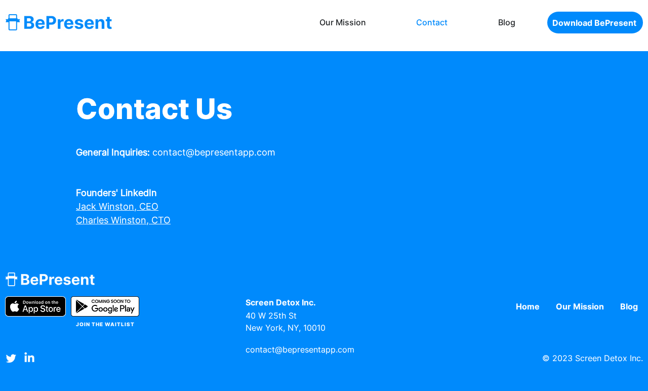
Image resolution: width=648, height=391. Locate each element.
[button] (595, 22)
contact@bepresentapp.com (213, 152)
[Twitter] (11, 358)
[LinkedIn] (29, 358)
